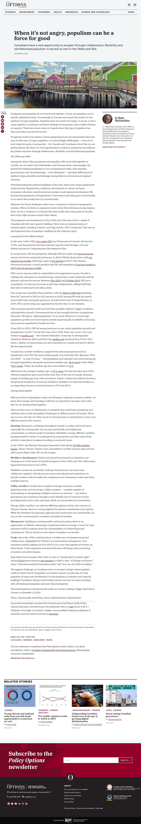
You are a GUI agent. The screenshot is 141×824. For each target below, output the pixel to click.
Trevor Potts (11, 724)
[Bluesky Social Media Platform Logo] (12, 803)
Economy (10, 12)
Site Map (99, 808)
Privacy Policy (69, 808)
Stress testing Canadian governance (118, 715)
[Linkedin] (2, 116)
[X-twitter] (2, 131)
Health (58, 12)
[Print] (2, 127)
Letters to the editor (72, 796)
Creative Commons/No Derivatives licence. (54, 650)
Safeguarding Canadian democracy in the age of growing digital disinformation (85, 717)
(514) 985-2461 (14, 797)
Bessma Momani (80, 724)
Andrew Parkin (46, 722)
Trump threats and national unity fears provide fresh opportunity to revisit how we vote (19, 717)
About (67, 786)
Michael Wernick (115, 719)
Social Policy (43, 712)
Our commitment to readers (76, 789)
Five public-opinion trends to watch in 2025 (52, 717)
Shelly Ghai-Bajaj (95, 724)
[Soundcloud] (19, 803)
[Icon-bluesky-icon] (2, 120)
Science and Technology (96, 12)
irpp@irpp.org (30, 797)
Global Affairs (39, 640)
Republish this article (22, 658)
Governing (44, 12)
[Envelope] (2, 124)
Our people (69, 802)
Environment (26, 12)
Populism (30, 637)
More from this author (113, 147)
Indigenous (71, 12)
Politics (49, 640)
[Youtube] (15, 803)
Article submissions (72, 792)
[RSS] (26, 803)
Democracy (28, 640)
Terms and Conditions (85, 808)
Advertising (69, 799)
